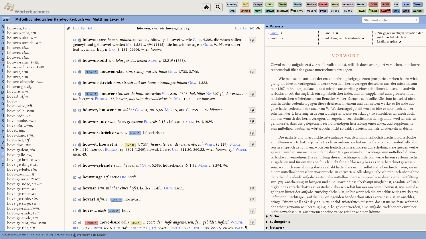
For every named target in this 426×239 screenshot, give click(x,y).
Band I (274, 33)
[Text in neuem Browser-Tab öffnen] (281, 33)
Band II (274, 38)
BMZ (128, 145)
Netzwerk (277, 228)
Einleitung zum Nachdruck (341, 38)
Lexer (90, 72)
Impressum (83, 235)
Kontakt (101, 235)
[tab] (345, 26)
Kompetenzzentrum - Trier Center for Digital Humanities (37, 235)
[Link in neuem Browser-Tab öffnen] (95, 72)
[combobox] (390, 20)
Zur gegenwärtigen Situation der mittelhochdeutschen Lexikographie (400, 37)
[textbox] (390, 20)
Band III (328, 33)
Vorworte (277, 26)
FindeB (90, 223)
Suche (274, 216)
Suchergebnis (280, 222)
